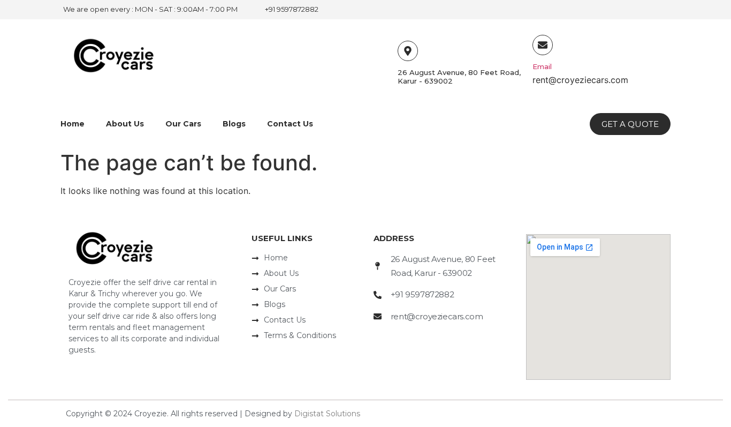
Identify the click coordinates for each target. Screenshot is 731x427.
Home (72, 124)
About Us (125, 124)
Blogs (234, 124)
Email (542, 66)
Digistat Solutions (327, 413)
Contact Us (290, 124)
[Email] (542, 45)
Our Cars (183, 124)
